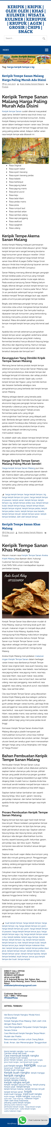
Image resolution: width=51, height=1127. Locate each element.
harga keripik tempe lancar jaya (26, 931)
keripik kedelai (14, 937)
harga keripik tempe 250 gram (15, 929)
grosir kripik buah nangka (33, 1060)
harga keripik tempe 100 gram (15, 497)
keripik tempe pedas (31, 508)
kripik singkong (18, 1098)
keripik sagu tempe (29, 937)
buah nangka (29, 1051)
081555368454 (11, 998)
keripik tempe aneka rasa (24, 503)
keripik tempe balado (35, 940)
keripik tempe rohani (36, 951)
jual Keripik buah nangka (29, 1062)
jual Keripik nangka (13, 1066)
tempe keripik (24, 959)
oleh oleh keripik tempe (27, 517)
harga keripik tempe (14, 494)
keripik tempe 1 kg (17, 940)
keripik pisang (39, 1085)
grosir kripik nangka (11, 1062)
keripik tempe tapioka (30, 954)
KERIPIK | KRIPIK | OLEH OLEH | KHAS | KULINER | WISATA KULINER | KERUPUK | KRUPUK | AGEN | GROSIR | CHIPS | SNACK (25, 19)
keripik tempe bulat (31, 943)
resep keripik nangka (33, 1107)
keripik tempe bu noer (11, 943)
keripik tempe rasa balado (32, 511)
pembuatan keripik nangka (14, 1107)
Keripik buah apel (22, 1068)
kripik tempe (22, 956)
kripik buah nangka (32, 1094)
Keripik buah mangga (14, 1070)
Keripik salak (9, 1087)
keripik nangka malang (15, 1080)
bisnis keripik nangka (13, 1051)
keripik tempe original (11, 508)
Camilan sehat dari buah (15, 1053)
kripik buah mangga (13, 1094)
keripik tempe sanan (31, 514)
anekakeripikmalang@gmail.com (20, 985)
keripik (30, 1065)
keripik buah (8, 1068)
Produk (5, 87)
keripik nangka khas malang (14, 1078)
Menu (6, 50)
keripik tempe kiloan (35, 506)
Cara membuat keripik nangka (21, 1055)
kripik (28, 1091)
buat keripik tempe (13, 923)
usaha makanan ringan (12, 1111)
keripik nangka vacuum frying (18, 1085)
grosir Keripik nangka (13, 1060)
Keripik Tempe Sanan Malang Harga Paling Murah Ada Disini (24, 78)
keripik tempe (31, 500)
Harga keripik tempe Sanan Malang (18, 468)
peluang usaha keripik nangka (17, 1103)
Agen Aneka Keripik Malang (32, 84)
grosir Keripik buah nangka (16, 1058)
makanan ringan (31, 1099)
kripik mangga (9, 1096)
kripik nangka (23, 1096)
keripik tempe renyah (11, 514)
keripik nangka (14, 1075)
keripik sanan (18, 500)
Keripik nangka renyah (17, 1082)
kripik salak (8, 1098)
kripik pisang (36, 1096)
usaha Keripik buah (11, 1109)
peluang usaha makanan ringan (16, 1105)
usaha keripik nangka (28, 1109)
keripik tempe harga (16, 506)
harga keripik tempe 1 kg (35, 494)
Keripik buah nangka (17, 1072)
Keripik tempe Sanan (12, 111)
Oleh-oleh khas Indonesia (16, 1101)
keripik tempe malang (14, 1089)
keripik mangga (38, 1073)
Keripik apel (41, 1066)
